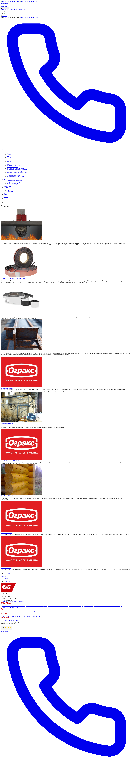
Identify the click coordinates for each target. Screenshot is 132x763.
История (9, 154)
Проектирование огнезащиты (14, 180)
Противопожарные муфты (13, 173)
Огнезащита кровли (6, 568)
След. (9, 573)
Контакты (6, 194)
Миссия (9, 153)
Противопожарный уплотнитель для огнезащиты (13, 278)
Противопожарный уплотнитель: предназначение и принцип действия (19, 315)
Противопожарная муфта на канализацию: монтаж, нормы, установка (19, 240)
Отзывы (9, 161)
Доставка (6, 193)
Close (2, 149)
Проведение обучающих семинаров (43, 611)
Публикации (10, 191)
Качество (9, 160)
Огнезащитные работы (13, 184)
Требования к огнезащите (7, 388)
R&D (8, 156)
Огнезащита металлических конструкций (36, 606)
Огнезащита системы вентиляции (15, 176)
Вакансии (9, 162)
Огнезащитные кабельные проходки (16, 171)
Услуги (5, 179)
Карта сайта (21, 601)
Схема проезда (4, 624)
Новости (9, 158)
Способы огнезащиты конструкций (10, 350)
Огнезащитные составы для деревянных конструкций (83, 606)
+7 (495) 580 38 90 (5, 3)
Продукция (7, 164)
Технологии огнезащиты (7, 495)
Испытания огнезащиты (7, 423)
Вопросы (9, 189)
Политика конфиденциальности (9, 601)
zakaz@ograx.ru (5, 6)
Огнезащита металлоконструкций (15, 168)
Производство (10, 157)
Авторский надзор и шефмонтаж (15, 182)
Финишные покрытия (12, 167)
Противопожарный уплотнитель (15, 175)
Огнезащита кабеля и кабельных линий (17, 169)
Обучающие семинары (12, 183)
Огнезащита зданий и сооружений (10, 460)
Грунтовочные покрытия (13, 165)
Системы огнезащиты (6, 533)
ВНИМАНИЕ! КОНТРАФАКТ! (15, 178)
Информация (7, 187)
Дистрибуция (7, 186)
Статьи (8, 190)
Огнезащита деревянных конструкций (17, 172)
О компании (7, 151)
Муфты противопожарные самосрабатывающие (109, 606)
